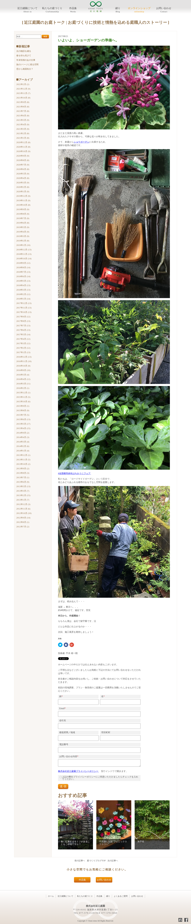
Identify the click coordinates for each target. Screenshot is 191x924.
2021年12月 (23, 89)
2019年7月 (22, 218)
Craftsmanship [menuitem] (52, 12)
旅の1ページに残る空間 (27, 64)
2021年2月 (22, 133)
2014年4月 (22, 437)
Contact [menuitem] (163, 12)
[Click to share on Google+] (71, 645)
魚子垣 (140, 841)
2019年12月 (23, 196)
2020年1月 (22, 191)
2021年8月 (22, 107)
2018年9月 (23, 263)
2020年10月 (23, 151)
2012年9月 (23, 518)
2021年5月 (22, 120)
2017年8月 (23, 321)
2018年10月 (23, 258)
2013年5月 (23, 486)
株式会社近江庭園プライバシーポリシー (78, 771)
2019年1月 (23, 245)
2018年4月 (23, 285)
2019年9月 (22, 209)
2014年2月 (22, 446)
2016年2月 (22, 388)
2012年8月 (22, 522)
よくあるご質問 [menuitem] (121, 896)
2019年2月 (22, 241)
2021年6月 (22, 115)
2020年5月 (22, 174)
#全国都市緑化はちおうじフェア (74, 473)
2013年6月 (22, 482)
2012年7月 (22, 527)
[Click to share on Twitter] (60, 645)
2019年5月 (22, 227)
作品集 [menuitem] (73, 8)
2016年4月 (23, 379)
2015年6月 (23, 419)
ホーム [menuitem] (51, 896)
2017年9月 (23, 317)
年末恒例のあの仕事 (25, 60)
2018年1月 (23, 299)
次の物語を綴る (23, 51)
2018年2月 (23, 294)
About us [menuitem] (27, 12)
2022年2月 (22, 84)
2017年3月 (23, 343)
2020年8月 (22, 160)
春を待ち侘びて (23, 55)
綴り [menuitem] (117, 8)
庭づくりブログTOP (96, 860)
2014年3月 (22, 442)
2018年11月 (23, 254)
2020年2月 (22, 187)
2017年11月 (23, 308)
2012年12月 (23, 504)
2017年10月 (23, 312)
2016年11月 (23, 361)
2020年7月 (22, 165)
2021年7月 (22, 111)
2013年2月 (23, 495)
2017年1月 (23, 352)
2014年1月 (22, 451)
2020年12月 (23, 142)
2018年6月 (23, 276)
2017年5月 (23, 334)
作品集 (82, 879)
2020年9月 (22, 156)
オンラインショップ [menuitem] (139, 8)
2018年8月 (23, 267)
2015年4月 (23, 428)
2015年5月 (23, 424)
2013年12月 (23, 455)
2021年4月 (22, 124)
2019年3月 (22, 236)
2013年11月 (23, 460)
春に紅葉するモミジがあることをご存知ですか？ (75, 842)
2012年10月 (23, 513)
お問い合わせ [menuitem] (163, 8)
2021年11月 (23, 93)
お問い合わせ (104, 879)
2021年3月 (22, 129)
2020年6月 (22, 169)
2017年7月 (23, 325)
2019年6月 (22, 223)
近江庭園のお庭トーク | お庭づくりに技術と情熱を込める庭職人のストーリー (95, 22)
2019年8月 (22, 214)
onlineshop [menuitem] (139, 12)
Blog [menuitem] (118, 12)
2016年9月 (23, 370)
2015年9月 (22, 406)
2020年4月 (22, 178)
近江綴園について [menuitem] (27, 8)
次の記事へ (113, 860)
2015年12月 (23, 392)
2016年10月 (23, 366)
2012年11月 (23, 509)
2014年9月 (22, 433)
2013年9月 (22, 468)
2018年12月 (23, 250)
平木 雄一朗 (72, 653)
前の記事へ (80, 860)
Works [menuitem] (73, 12)
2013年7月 (22, 477)
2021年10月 (23, 98)
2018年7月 (23, 272)
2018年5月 (23, 281)
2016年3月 (23, 384)
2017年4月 (23, 339)
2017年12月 (23, 303)
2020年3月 (22, 183)
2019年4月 (22, 232)
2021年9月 (22, 102)
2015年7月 (22, 415)
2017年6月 (23, 330)
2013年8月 (22, 473)
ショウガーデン (81, 142)
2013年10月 (23, 464)
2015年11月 (23, 397)
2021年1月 (22, 138)
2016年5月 (22, 375)
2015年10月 (23, 401)
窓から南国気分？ (24, 69)
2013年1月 (22, 500)
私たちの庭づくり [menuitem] (52, 8)
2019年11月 (23, 200)
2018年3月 (23, 290)
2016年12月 (23, 357)
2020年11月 (23, 147)
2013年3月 (22, 491)
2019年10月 (23, 205)
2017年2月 (23, 348)
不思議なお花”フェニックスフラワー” (113, 842)
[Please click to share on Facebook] (66, 645)
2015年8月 (22, 410)
